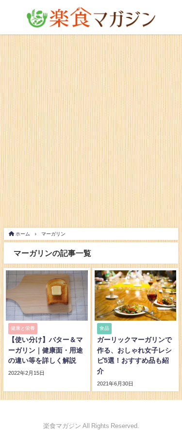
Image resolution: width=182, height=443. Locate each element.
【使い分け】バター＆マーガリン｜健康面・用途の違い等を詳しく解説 (45, 350)
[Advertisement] (91, 130)
